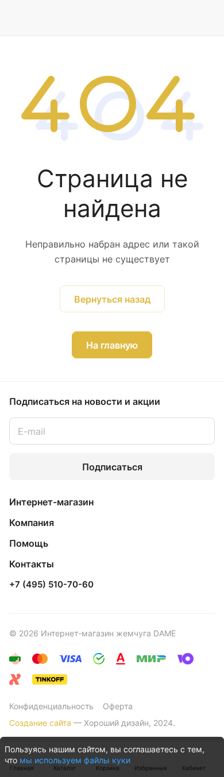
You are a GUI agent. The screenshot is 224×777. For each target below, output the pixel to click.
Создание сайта (40, 723)
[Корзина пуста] (206, 18)
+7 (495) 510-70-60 (51, 584)
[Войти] (183, 18)
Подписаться (112, 467)
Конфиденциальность (51, 706)
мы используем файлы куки (75, 760)
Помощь (28, 543)
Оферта (118, 706)
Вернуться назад (112, 299)
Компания (31, 522)
